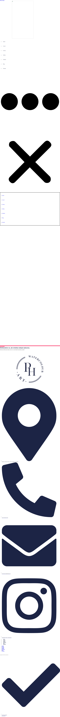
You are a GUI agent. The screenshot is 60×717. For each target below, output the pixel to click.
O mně (4, 46)
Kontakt (4, 68)
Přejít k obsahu (2, 0)
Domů (4, 41)
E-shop (4, 50)
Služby (4, 55)
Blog (3, 217)
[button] (30, 132)
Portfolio (4, 59)
